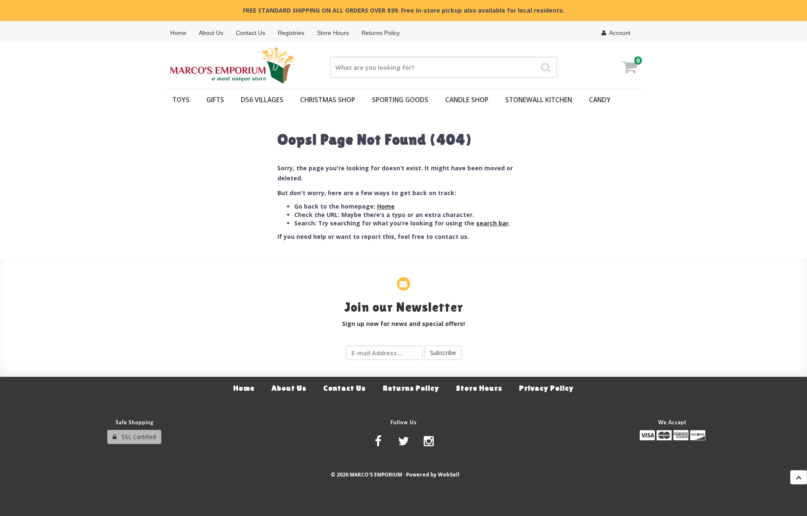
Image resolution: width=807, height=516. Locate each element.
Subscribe (443, 353)
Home (386, 206)
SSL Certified (136, 437)
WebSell (448, 474)
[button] (629, 68)
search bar (492, 223)
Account (618, 32)
